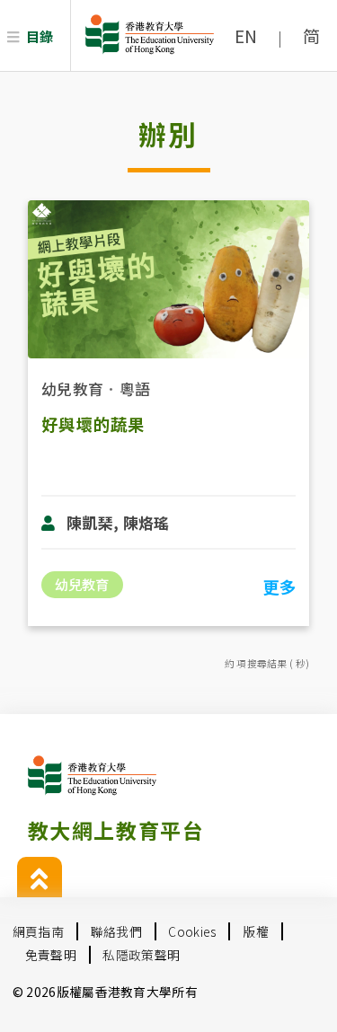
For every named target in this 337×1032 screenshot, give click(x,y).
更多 (279, 586)
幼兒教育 (72, 388)
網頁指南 (38, 931)
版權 (256, 931)
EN (246, 36)
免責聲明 (50, 955)
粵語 (135, 388)
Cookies (192, 931)
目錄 (40, 36)
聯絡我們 (116, 931)
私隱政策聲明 (141, 955)
